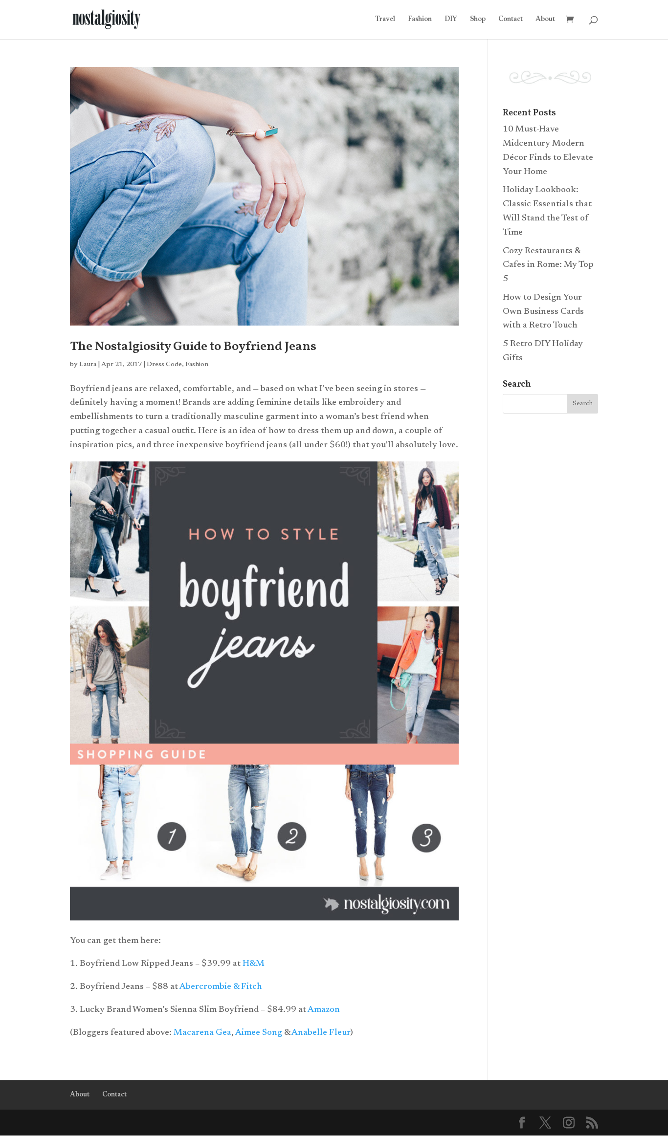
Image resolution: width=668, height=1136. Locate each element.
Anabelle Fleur (320, 1032)
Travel (385, 19)
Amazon (324, 1009)
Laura (87, 364)
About (545, 19)
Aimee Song (258, 1032)
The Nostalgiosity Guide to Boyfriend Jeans (193, 346)
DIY (451, 19)
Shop (478, 19)
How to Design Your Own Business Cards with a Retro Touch (543, 311)
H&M (255, 964)
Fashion (420, 19)
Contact (510, 19)
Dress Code (164, 364)
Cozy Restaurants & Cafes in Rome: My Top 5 (548, 265)
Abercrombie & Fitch (220, 987)
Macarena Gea (202, 1032)
